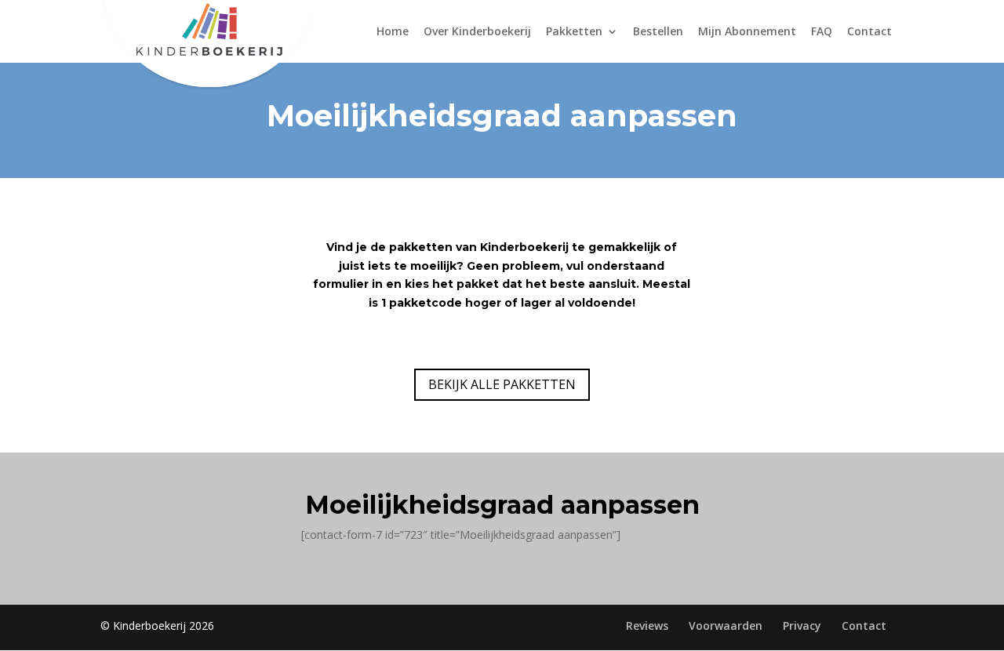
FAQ (821, 32)
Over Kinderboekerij (477, 32)
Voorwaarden (725, 625)
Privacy (802, 625)
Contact (869, 32)
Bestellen (658, 32)
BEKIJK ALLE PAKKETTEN (502, 384)
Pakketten (574, 32)
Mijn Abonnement (747, 32)
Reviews (647, 625)
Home (392, 32)
